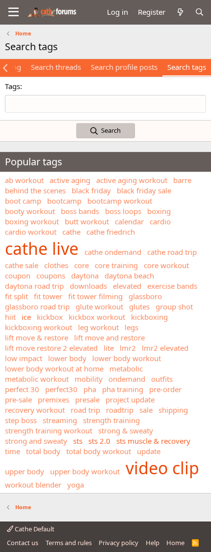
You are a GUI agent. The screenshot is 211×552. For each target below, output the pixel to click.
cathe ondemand (112, 252)
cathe (71, 232)
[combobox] (105, 104)
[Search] (199, 12)
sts (77, 441)
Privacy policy (118, 542)
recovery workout (35, 410)
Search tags (186, 67)
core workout (166, 265)
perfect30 (61, 389)
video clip (162, 468)
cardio (160, 221)
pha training (122, 389)
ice (26, 317)
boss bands (80, 211)
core (81, 265)
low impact (23, 358)
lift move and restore (109, 337)
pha (89, 389)
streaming (60, 420)
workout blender (33, 485)
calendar (129, 221)
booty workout (30, 211)
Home (175, 542)
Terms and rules (69, 542)
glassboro (145, 296)
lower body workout (126, 358)
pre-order (165, 389)
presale (87, 399)
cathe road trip (172, 252)
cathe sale (21, 265)
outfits (162, 379)
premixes (53, 399)
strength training (111, 420)
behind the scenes (35, 190)
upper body (24, 471)
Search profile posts (124, 67)
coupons (50, 275)
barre (182, 180)
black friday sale (144, 190)
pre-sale (18, 399)
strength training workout (48, 430)
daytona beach (129, 275)
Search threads (56, 67)
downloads (88, 286)
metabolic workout (37, 379)
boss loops (123, 211)
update (148, 451)
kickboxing (149, 317)
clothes (56, 265)
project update (130, 399)
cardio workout (30, 232)
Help (152, 542)
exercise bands (172, 286)
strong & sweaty (125, 430)
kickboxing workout (38, 327)
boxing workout (32, 221)
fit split (16, 296)
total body (43, 451)
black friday (91, 190)
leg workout (98, 327)
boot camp (23, 201)
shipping (173, 410)
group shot (174, 306)
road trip (85, 410)
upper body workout (85, 471)
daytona (85, 275)
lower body (67, 358)
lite (109, 348)
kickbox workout (97, 317)
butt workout (87, 221)
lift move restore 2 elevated (51, 348)
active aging (70, 180)
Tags (12, 86)
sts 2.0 (99, 441)
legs (131, 327)
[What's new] (179, 12)
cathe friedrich (110, 232)
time (12, 451)
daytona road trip (34, 286)
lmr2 (128, 348)
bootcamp (64, 201)
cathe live (42, 248)
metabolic (126, 368)
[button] (13, 12)
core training (116, 265)
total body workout (98, 451)
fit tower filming (95, 296)
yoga (75, 485)
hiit (10, 317)
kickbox (50, 317)
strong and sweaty (36, 441)
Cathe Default (33, 528)
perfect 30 (22, 389)
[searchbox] (105, 104)
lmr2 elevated (165, 348)
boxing (159, 211)
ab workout (24, 180)
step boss (21, 420)
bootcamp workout (119, 201)
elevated (127, 286)
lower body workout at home (54, 368)
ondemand (126, 379)
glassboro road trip (37, 306)
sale (146, 410)
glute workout (99, 306)
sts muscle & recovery (153, 441)
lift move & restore (36, 337)
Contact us (22, 542)
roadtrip (119, 410)
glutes (139, 306)
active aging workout (131, 180)
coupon (17, 275)
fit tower (48, 296)
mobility (89, 379)
